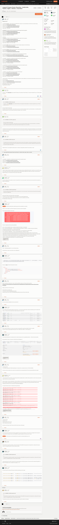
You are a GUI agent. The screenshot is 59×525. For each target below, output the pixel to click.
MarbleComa (6, 167)
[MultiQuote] (2, 87)
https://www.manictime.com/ (10, 80)
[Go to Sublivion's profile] (3, 490)
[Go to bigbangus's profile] (3, 204)
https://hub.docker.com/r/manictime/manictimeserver (14, 81)
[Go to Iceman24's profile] (3, 178)
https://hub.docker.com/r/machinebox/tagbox (13, 47)
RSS (10, 523)
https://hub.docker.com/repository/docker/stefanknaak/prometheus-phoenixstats (17, 56)
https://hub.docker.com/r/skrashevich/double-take (13, 40)
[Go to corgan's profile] (3, 19)
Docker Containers (13, 11)
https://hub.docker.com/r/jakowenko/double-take (13, 32)
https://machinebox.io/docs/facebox (11, 24)
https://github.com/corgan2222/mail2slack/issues (12, 75)
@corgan (4, 206)
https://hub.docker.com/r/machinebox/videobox (13, 51)
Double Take (9, 92)
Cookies (7, 523)
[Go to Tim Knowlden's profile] (45, 15)
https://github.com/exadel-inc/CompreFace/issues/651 (13, 61)
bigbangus (5, 255)
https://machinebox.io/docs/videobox (11, 50)
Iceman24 (5, 177)
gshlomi (5, 441)
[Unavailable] (22, 341)
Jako (5, 116)
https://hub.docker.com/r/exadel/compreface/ (13, 60)
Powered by (53, 523)
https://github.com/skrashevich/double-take (12, 39)
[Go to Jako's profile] (3, 90)
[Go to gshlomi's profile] (3, 441)
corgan (5, 11)
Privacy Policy (3, 523)
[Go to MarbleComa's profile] (3, 168)
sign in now (18, 508)
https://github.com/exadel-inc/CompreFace (11, 59)
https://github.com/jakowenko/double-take (11, 31)
